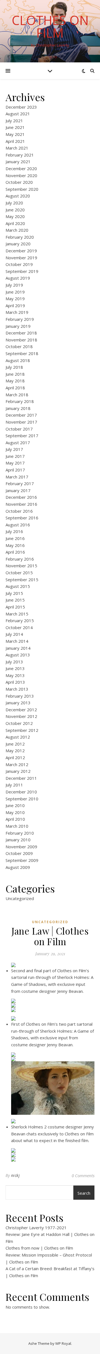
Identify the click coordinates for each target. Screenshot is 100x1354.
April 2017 (15, 470)
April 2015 (15, 607)
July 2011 (14, 785)
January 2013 (18, 702)
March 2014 (17, 641)
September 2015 (22, 579)
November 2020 (21, 175)
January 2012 (18, 771)
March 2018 (17, 394)
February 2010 (20, 833)
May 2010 (15, 812)
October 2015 (19, 572)
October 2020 (19, 182)
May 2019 (15, 298)
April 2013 (15, 682)
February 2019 (20, 319)
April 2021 (15, 141)
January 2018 (18, 408)
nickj (15, 1175)
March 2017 (17, 477)
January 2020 (18, 243)
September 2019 (22, 271)
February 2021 (20, 155)
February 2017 (20, 483)
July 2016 (14, 531)
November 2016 (21, 504)
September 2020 (22, 189)
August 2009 (18, 867)
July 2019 (14, 285)
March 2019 (17, 312)
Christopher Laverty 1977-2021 (36, 1227)
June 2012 (15, 744)
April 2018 (15, 387)
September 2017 (22, 435)
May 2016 (15, 545)
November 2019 (21, 257)
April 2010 (15, 819)
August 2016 (18, 524)
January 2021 (18, 161)
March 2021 (17, 148)
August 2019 (18, 278)
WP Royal (63, 1343)
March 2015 (17, 614)
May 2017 (15, 463)
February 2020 (20, 237)
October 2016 (19, 511)
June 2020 (15, 209)
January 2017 (18, 490)
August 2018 (18, 360)
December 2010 (21, 792)
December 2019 (21, 250)
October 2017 (19, 429)
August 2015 (18, 586)
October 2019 (19, 264)
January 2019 (18, 326)
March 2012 (17, 764)
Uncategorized (20, 898)
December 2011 (21, 778)
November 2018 (21, 340)
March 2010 (17, 826)
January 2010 (18, 839)
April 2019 (15, 305)
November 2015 (21, 565)
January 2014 (18, 648)
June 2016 (15, 538)
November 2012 (21, 716)
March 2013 (17, 689)
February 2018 (20, 401)
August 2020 (18, 196)
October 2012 (19, 723)
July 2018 (14, 367)
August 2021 (18, 113)
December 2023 (21, 107)
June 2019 (15, 292)
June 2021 (15, 127)
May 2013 (15, 675)
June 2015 (15, 600)
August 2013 (18, 655)
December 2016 (21, 497)
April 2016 (15, 552)
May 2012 (15, 750)
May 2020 (15, 216)
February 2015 (20, 620)
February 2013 (20, 696)
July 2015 (14, 593)
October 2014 (19, 627)
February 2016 (20, 559)
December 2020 (21, 168)
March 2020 (17, 230)
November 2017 (21, 422)
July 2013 (14, 661)
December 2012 (21, 709)
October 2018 (19, 346)
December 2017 (21, 415)
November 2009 (21, 846)
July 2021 (14, 120)
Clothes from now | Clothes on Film (39, 1248)
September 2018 (22, 353)
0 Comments (83, 1175)
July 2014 (14, 634)
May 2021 (15, 134)
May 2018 (15, 380)
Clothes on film (50, 26)
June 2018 (15, 374)
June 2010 (15, 805)
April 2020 (15, 223)
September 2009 (22, 860)
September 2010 (22, 798)
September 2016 (22, 517)
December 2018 (21, 333)
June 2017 (15, 456)
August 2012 (18, 737)
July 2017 (14, 449)
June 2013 (15, 668)
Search (84, 1193)
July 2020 (14, 203)
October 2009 (19, 853)
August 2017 (18, 442)
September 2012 (22, 730)
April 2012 (15, 757)
